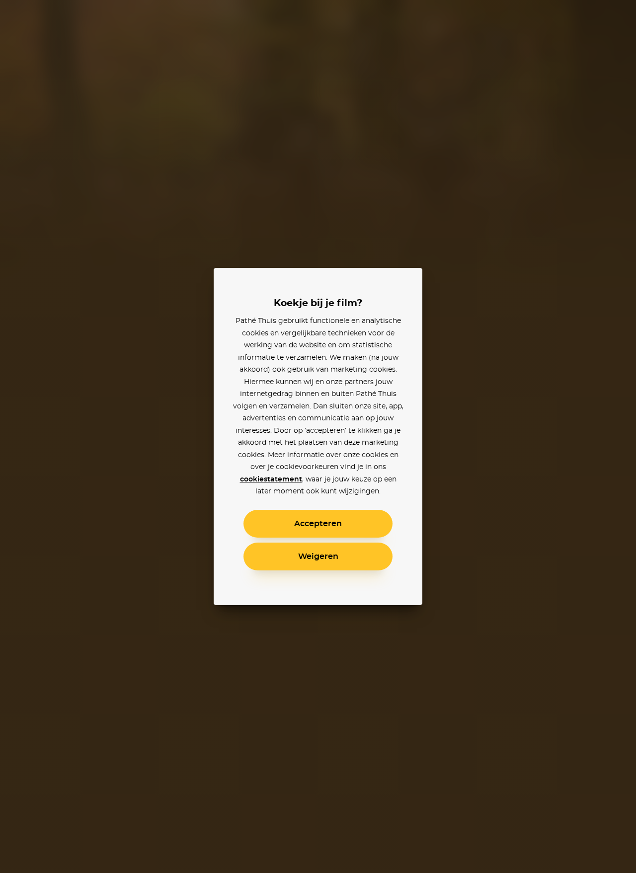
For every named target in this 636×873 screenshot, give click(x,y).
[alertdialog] (318, 436)
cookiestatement (271, 479)
